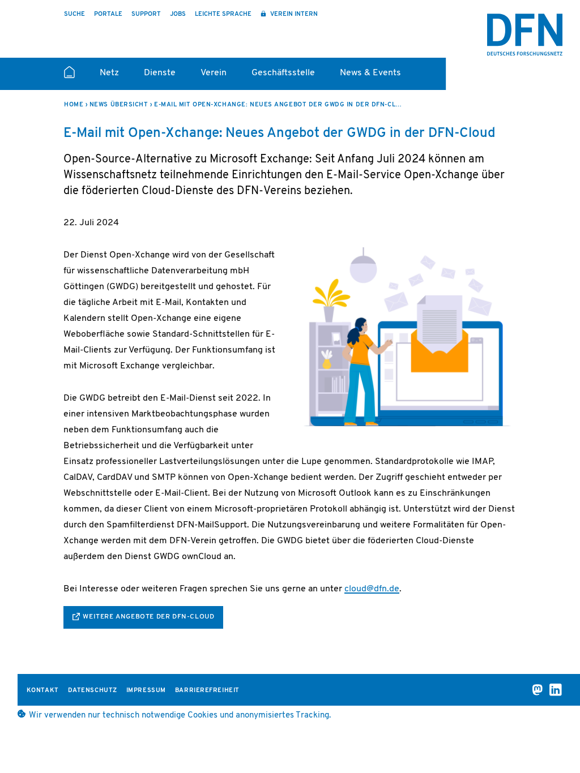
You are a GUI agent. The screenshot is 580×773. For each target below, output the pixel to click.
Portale (108, 14)
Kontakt (43, 691)
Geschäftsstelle (283, 73)
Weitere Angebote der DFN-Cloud (148, 616)
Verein (214, 73)
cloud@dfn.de (371, 589)
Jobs (178, 14)
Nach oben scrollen (551, 734)
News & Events (370, 73)
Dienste (160, 73)
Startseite (69, 77)
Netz (109, 73)
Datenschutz (92, 691)
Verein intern (293, 14)
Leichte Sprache (223, 14)
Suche (74, 14)
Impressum (146, 691)
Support (146, 14)
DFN (524, 34)
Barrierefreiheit (207, 691)
